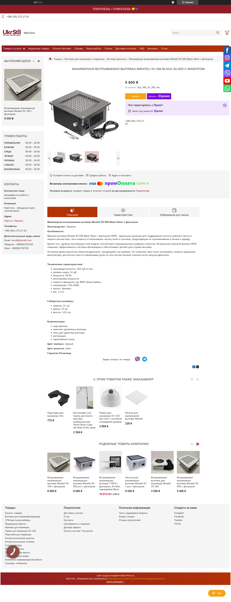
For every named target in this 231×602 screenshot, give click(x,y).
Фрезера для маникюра (17, 527)
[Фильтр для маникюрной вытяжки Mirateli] (136, 397)
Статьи (108, 48)
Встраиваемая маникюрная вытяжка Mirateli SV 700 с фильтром (58, 482)
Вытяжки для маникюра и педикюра (85, 59)
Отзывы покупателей (129, 520)
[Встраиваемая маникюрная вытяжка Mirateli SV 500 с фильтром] (188, 462)
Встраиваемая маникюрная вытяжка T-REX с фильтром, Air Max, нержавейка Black (110, 483)
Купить (135, 96)
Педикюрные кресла (15, 524)
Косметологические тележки (19, 541)
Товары (58, 59)
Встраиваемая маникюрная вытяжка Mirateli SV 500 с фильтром (187, 482)
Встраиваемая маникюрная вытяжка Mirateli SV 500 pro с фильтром (84, 482)
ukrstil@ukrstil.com (21, 240)
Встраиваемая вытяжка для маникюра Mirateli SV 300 (161, 482)
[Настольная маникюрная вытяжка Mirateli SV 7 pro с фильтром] (136, 462)
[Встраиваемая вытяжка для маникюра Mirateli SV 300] (162, 462)
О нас (164, 48)
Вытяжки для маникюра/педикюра (22, 516)
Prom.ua (130, 575)
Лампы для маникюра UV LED (20, 531)
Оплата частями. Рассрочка (78, 531)
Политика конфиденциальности (149, 579)
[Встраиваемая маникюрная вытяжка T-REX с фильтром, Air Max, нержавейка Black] (110, 462)
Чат (219, 593)
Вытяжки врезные (116, 59)
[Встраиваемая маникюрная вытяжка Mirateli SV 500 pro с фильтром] (84, 462)
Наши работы (93, 48)
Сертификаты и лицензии (77, 524)
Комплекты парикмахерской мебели (23, 559)
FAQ (142, 48)
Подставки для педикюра (18, 534)
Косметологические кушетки (19, 538)
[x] (197, 367)
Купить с (153, 96)
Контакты (153, 48)
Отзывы (78, 48)
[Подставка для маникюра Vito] (58, 397)
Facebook (179, 516)
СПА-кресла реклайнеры (17, 520)
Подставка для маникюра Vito (55, 414)
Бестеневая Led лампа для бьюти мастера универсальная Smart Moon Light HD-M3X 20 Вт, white (84, 420)
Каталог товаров (13, 513)
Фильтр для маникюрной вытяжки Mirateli (134, 415)
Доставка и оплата (126, 48)
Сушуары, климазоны (16, 563)
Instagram (179, 513)
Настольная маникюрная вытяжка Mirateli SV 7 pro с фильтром (135, 482)
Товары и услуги (12, 48)
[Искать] (218, 33)
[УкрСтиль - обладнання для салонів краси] (12, 32)
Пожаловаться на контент (120, 579)
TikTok (177, 524)
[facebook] (193, 367)
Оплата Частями (62, 48)
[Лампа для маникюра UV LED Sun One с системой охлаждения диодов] (110, 397)
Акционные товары (38, 48)
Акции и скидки (126, 516)
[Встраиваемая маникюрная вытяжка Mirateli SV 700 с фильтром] (58, 462)
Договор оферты (72, 527)
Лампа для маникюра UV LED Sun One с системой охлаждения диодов (110, 417)
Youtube (178, 520)
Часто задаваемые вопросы (133, 513)
